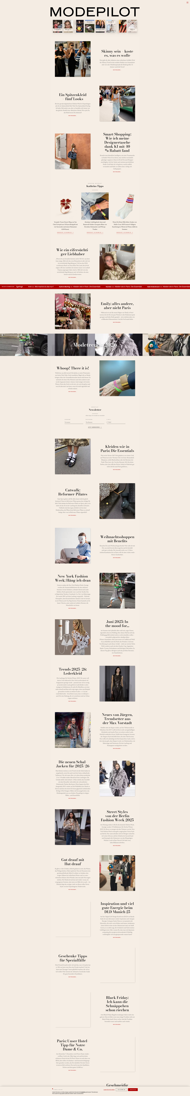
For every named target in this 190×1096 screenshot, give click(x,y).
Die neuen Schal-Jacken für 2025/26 (72, 764)
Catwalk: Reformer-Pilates (72, 492)
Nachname (89, 419)
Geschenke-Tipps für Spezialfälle (72, 958)
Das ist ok (133, 1089)
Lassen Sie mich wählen (109, 1089)
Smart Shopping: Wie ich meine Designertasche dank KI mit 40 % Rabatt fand (117, 142)
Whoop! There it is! (73, 368)
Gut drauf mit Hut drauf (72, 862)
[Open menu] (187, 2)
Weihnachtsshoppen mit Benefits (161, 287)
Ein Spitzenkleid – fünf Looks (72, 97)
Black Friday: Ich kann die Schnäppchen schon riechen (117, 1004)
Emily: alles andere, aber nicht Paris (117, 306)
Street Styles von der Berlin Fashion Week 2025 (117, 816)
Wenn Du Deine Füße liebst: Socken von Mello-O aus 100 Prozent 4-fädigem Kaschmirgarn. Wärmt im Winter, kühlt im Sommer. (124, 225)
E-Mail (109, 419)
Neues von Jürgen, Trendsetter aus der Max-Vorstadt (117, 719)
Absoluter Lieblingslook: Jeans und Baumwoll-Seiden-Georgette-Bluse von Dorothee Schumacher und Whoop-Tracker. (95, 225)
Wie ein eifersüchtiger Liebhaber (72, 252)
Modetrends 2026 (95, 345)
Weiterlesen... (117, 69)
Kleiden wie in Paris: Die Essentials (28, 287)
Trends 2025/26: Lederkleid (73, 671)
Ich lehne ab (121, 1089)
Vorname (68, 419)
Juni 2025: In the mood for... (117, 624)
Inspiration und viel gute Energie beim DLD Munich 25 (117, 908)
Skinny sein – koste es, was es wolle (117, 53)
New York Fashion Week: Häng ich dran (73, 578)
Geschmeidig (117, 1085)
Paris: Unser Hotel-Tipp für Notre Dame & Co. (73, 1045)
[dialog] (95, 1091)
